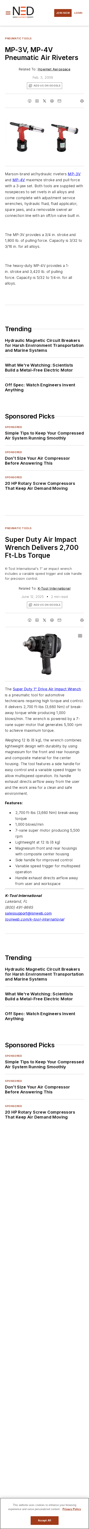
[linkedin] (37, 101)
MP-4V (18, 180)
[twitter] (44, 101)
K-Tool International (54, 588)
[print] (82, 101)
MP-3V (74, 174)
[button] (8, 13)
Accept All (44, 1520)
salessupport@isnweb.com (28, 913)
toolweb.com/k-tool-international (34, 919)
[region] (44, 1513)
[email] (59, 101)
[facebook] (30, 101)
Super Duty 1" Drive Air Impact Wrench (47, 689)
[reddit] (52, 101)
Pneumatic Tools (18, 38)
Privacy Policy (72, 1509)
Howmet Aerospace (54, 69)
